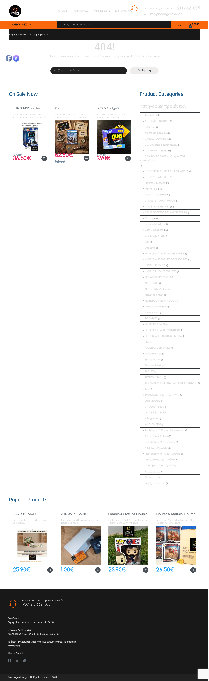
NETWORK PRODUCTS (158, 277)
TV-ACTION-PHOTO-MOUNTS (162, 395)
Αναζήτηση (144, 70)
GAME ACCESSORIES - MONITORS (165, 212)
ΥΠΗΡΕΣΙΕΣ (100, 11)
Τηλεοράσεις (152, 471)
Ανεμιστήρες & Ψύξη (157, 436)
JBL (147, 242)
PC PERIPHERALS (155, 324)
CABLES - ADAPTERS (157, 139)
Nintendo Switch (154, 295)
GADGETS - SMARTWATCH (160, 201)
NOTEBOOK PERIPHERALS (160, 301)
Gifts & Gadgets (108, 108)
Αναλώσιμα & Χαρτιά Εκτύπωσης (164, 430)
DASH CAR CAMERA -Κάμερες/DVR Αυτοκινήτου (162, 158)
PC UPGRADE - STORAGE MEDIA (163, 336)
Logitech (150, 248)
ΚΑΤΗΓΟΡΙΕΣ (80, 11)
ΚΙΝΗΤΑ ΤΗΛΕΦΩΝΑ (157, 448)
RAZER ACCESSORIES (157, 348)
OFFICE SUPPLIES (155, 307)
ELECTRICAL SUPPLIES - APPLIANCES (167, 171)
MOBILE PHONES (155, 265)
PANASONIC (152, 312)
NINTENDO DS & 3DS (157, 289)
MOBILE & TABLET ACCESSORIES (164, 253)
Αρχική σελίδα (17, 35)
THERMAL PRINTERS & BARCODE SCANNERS (171, 383)
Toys (147, 389)
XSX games (151, 418)
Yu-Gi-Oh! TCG (153, 424)
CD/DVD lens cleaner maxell (161, 145)
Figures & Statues (155, 183)
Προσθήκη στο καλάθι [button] (40, 158)
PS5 (57, 108)
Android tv (151, 115)
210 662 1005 (188, 8)
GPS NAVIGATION (155, 236)
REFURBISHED (153, 354)
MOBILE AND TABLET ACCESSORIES (166, 259)
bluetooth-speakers (156, 133)
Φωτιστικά (151, 477)
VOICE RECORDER (155, 412)
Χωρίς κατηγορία (155, 483)
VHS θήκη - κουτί (154, 407)
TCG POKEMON (154, 377)
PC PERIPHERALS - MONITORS (162, 330)
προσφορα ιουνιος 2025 (159, 465)
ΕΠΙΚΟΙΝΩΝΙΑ (123, 11)
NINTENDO (151, 283)
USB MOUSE (152, 401)
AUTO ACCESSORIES (157, 121)
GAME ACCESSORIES (157, 206)
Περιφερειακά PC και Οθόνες (162, 454)
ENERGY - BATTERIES (157, 177)
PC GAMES (151, 318)
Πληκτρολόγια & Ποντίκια (160, 460)
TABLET (149, 371)
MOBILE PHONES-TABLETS (161, 271)
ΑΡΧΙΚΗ (62, 11)
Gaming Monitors (155, 224)
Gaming (149, 218)
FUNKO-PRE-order (26, 108)
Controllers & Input (156, 150)
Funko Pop (151, 189)
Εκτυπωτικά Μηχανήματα (160, 442)
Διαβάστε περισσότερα (81, 158)
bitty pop (150, 127)
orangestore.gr (19, 677)
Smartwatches (153, 365)
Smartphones (153, 359)
